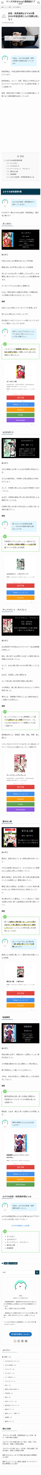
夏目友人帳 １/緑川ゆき (15, 981)
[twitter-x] (15, 1341)
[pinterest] (22, 1341)
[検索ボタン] (38, 2)
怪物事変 (13, 174)
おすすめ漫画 (13, 1263)
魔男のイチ (9, 1421)
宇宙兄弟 (9, 1393)
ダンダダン (14, 163)
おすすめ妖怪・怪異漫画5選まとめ (22, 177)
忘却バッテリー (11, 1401)
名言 (8, 1385)
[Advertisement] (20, 125)
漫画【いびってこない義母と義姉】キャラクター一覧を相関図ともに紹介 (20, 1463)
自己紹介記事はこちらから (20, 1334)
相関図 (8, 1417)
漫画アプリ (9, 1409)
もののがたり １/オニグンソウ (17, 574)
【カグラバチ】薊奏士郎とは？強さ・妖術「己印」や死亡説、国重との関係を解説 (20, 1443)
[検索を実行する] (37, 1272)
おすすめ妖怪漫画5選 (14, 160)
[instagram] (18, 1341)
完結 (8, 1397)
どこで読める (10, 1377)
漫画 (5, 1263)
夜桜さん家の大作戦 (12, 1389)
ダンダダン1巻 (12, 381)
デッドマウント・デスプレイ (20, 169)
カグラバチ (10, 1369)
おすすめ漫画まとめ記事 (20, 1226)
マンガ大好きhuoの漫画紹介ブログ (20, 3)
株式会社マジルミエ (12, 1405)
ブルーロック (10, 1381)
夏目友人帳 (14, 171)
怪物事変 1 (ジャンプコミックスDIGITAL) (18, 1156)
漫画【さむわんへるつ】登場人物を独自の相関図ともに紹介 (20, 1456)
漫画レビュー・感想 (12, 1413)
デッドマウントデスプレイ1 (16, 775)
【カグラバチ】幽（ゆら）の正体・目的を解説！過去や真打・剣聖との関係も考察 (20, 1450)
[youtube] (26, 1341)
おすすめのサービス (12, 1361)
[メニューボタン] (2, 2)
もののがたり (14, 166)
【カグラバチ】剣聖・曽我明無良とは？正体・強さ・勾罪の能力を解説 (19, 1436)
